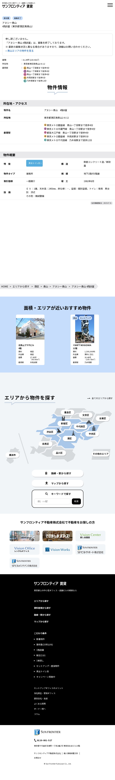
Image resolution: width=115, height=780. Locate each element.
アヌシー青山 (59, 286)
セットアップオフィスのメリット (48, 688)
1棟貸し (40, 660)
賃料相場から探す (42, 607)
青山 (45, 286)
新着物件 (40, 639)
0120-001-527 (44, 740)
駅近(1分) (40, 655)
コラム (37, 714)
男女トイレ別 (34, 163)
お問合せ (37, 757)
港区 (36, 286)
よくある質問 (40, 703)
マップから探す (41, 621)
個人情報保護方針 (71, 753)
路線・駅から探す (42, 614)
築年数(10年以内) (44, 644)
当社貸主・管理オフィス (44, 693)
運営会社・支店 (41, 698)
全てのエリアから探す (102, 398)
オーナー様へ (40, 708)
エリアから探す (21, 286)
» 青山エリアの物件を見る (20, 50)
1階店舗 (40, 649)
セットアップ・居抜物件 (47, 665)
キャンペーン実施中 (45, 676)
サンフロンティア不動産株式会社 (47, 753)
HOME (4, 286)
